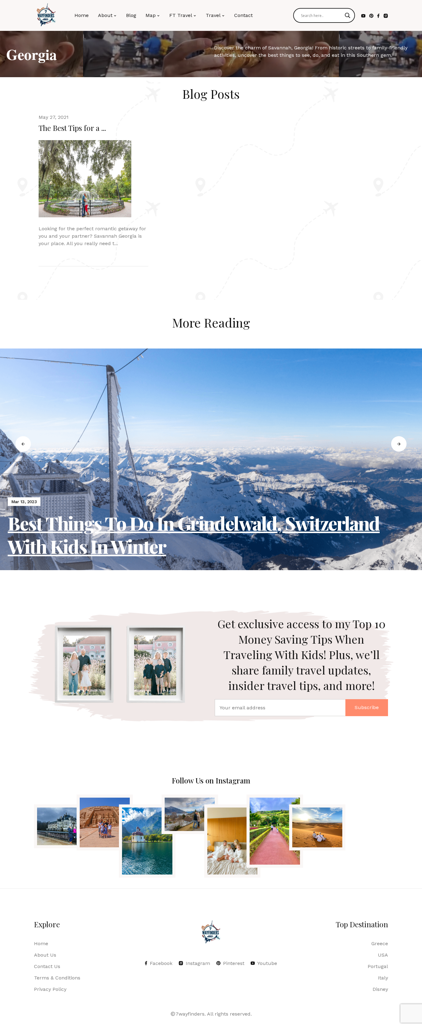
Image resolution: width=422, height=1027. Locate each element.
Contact (243, 15)
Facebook (161, 963)
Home (81, 15)
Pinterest (233, 963)
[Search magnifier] (347, 15)
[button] (23, 444)
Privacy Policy (50, 989)
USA (383, 955)
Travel (213, 15)
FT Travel (180, 15)
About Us (45, 955)
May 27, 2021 (54, 117)
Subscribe (367, 707)
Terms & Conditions (57, 978)
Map (151, 15)
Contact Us (47, 966)
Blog (131, 15)
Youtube (267, 963)
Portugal (378, 966)
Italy (383, 978)
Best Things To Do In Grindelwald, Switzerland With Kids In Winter (194, 534)
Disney (380, 989)
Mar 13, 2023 (24, 501)
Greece (379, 943)
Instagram (198, 963)
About (105, 15)
